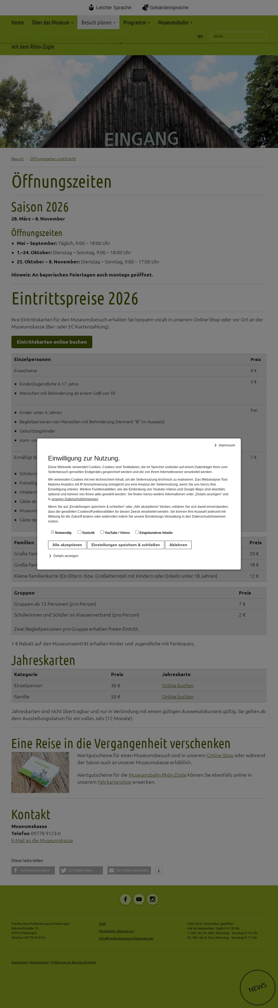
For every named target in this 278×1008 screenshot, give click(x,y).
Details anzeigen (65, 556)
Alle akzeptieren (67, 545)
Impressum (227, 445)
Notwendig (62, 533)
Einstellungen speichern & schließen (125, 545)
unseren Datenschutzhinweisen (75, 499)
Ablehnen (178, 545)
